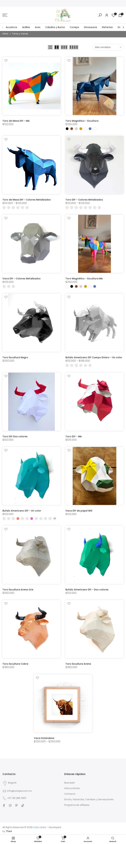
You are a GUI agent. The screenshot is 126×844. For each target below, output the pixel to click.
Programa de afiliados (76, 805)
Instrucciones (72, 788)
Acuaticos (11, 27)
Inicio (5, 33)
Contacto (69, 793)
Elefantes (107, 27)
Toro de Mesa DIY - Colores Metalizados (26, 199)
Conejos (74, 27)
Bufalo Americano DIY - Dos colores (86, 589)
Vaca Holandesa (44, 738)
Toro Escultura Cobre (15, 663)
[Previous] (3, 27)
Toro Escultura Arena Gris (17, 589)
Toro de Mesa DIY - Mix (16, 120)
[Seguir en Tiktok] (22, 805)
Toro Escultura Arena (78, 663)
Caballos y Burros (55, 27)
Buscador (69, 782)
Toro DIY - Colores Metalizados (84, 199)
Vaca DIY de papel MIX (78, 510)
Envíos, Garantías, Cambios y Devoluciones (89, 799)
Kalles (36, 827)
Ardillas (26, 27)
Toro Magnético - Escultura (81, 120)
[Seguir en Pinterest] (16, 805)
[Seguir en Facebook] (3, 805)
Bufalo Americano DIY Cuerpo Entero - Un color (93, 357)
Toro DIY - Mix (73, 436)
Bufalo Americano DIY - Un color (21, 510)
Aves (37, 27)
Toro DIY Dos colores (15, 436)
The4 (9, 831)
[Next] (123, 27)
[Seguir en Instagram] (10, 805)
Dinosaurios (90, 27)
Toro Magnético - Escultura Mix (84, 278)
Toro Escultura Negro (15, 357)
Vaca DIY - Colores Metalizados (21, 278)
